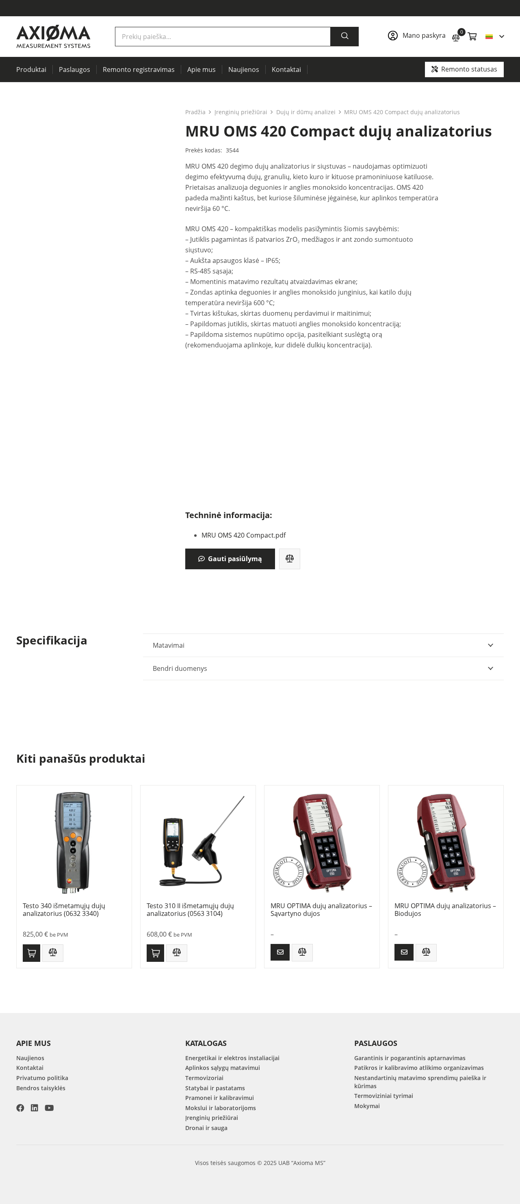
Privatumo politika (42, 1078)
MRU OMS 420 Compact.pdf (244, 535)
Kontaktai (29, 1068)
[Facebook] (20, 1108)
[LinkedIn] (34, 1108)
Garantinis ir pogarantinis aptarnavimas (410, 1058)
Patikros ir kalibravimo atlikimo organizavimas (419, 1068)
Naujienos (30, 1058)
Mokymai (367, 1106)
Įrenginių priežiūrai (240, 112)
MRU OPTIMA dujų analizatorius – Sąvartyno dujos (321, 909)
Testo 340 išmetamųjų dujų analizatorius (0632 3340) (64, 909)
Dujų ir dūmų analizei (306, 112)
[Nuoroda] (415, 36)
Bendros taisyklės (40, 1088)
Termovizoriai (204, 1078)
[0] (455, 37)
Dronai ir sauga (206, 1128)
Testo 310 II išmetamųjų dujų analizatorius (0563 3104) (190, 909)
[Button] (280, 952)
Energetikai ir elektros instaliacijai (232, 1058)
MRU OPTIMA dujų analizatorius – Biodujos (445, 909)
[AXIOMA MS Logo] (53, 36)
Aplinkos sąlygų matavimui (222, 1068)
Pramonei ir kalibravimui (219, 1098)
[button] (494, 36)
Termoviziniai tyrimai (383, 1096)
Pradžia (195, 112)
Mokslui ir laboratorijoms (220, 1108)
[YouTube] (49, 1108)
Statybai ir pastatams (215, 1088)
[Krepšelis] (472, 36)
